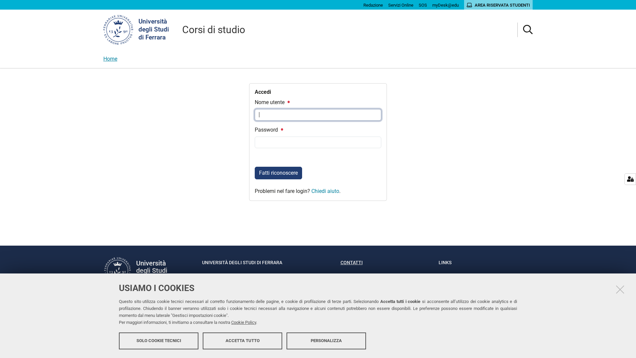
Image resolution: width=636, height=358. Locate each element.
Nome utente (270, 102)
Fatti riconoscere (278, 173)
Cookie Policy (243, 322)
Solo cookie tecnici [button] (158, 340)
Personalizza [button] (326, 340)
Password (267, 130)
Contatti (352, 262)
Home (110, 59)
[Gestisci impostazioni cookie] (630, 179)
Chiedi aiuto (325, 191)
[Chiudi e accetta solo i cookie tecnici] (620, 289)
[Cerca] (525, 30)
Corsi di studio (213, 29)
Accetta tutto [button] (243, 340)
